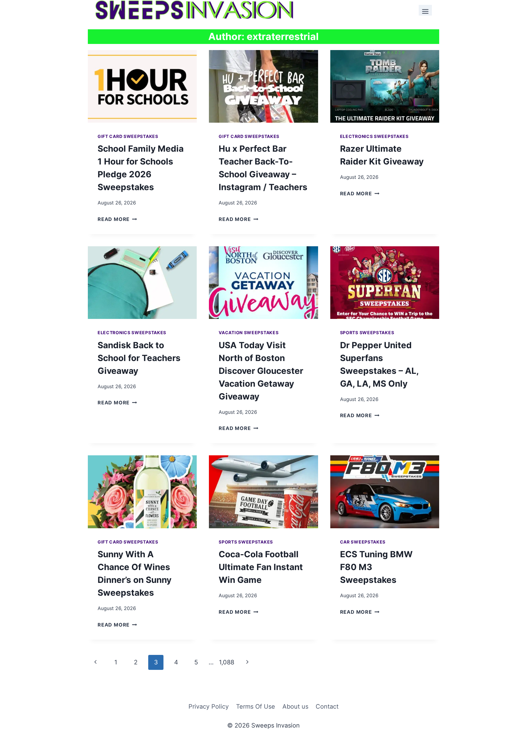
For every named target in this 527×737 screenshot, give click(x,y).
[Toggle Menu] (425, 10)
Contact (327, 706)
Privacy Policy (208, 706)
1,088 (226, 662)
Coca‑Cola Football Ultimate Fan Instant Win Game (261, 567)
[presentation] (142, 86)
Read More (117, 219)
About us (295, 706)
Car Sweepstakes (363, 541)
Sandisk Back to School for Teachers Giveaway (139, 358)
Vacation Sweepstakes (248, 332)
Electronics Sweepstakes (374, 136)
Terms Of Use (255, 706)
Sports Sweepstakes (367, 332)
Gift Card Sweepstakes (128, 136)
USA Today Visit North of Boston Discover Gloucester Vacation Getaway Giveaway (261, 371)
